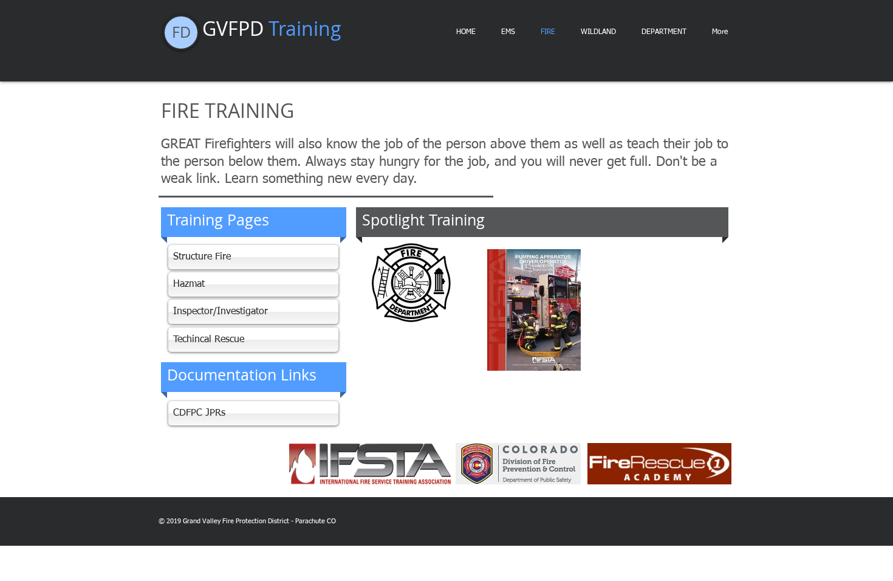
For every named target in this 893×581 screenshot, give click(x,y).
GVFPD (271, 28)
